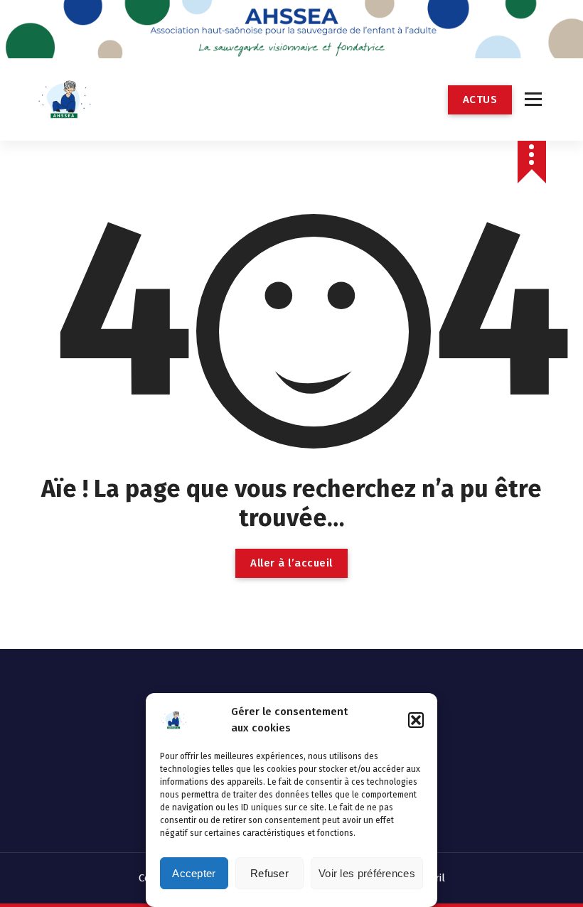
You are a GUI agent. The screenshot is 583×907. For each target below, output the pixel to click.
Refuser (269, 873)
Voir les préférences (367, 873)
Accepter (193, 873)
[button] (416, 720)
